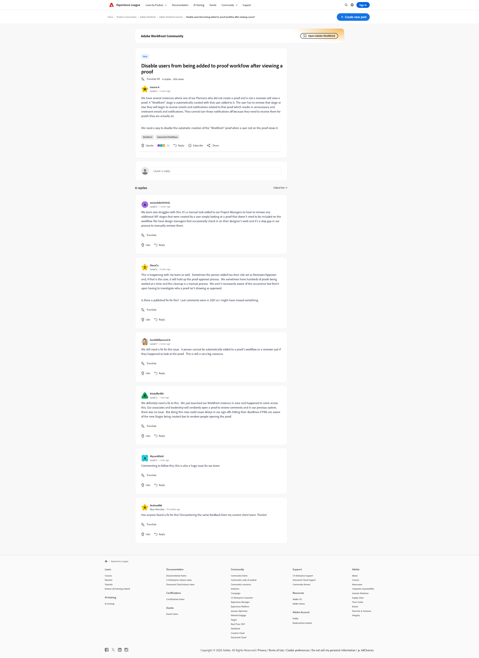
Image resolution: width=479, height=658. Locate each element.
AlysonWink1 (157, 456)
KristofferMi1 (157, 393)
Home (110, 17)
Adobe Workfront (148, 17)
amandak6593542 (160, 202)
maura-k (154, 87)
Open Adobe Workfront (321, 36)
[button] (353, 17)
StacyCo (154, 265)
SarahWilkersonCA (160, 339)
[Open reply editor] (211, 171)
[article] (210, 224)
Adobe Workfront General (171, 17)
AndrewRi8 (156, 505)
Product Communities (127, 17)
